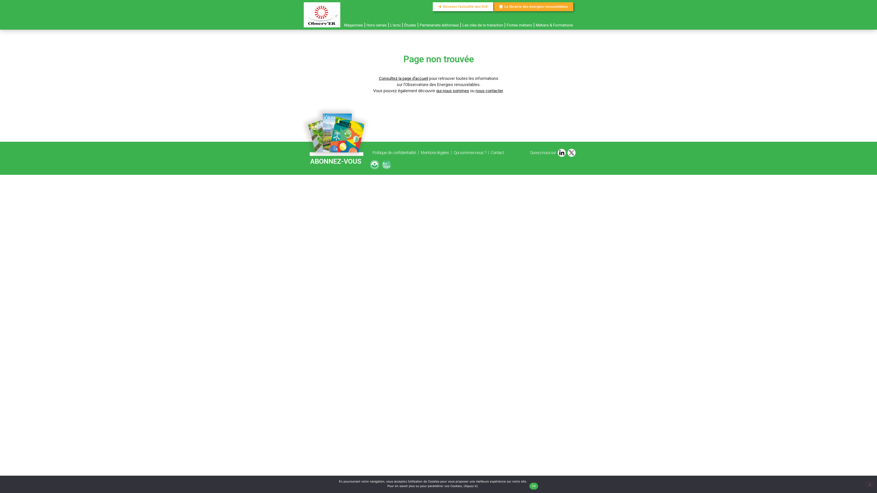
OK (534, 486)
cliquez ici (471, 486)
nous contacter (489, 90)
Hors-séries (377, 25)
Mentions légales (435, 152)
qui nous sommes (452, 90)
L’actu (395, 25)
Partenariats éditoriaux (439, 25)
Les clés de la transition (482, 25)
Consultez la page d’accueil (403, 78)
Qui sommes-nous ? (470, 152)
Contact (497, 152)
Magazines (353, 25)
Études (410, 25)
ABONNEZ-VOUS (335, 161)
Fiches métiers (519, 25)
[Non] (870, 484)
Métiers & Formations (554, 25)
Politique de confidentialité (394, 152)
